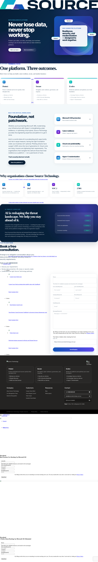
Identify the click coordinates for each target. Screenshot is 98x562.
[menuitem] (50, 415)
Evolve (68, 369)
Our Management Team (12, 393)
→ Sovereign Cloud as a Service (76, 95)
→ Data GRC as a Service (41, 99)
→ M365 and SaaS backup (15, 380)
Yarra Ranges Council (31, 393)
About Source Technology (13, 391)
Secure (39, 369)
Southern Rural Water (31, 398)
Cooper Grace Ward (30, 391)
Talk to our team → (14, 49)
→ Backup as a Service (8, 95)
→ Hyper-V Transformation (75, 99)
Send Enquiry (73, 349)
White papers (48, 393)
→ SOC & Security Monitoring (43, 97)
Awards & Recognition (12, 395)
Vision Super (29, 395)
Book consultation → (29, 49)
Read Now (4, 477)
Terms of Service (44, 411)
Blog (46, 391)
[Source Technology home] (49, 361)
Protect (11, 369)
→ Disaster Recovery (7, 97)
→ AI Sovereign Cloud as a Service (77, 97)
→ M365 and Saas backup (8, 99)
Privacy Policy (90, 333)
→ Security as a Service (41, 95)
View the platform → (17, 162)
